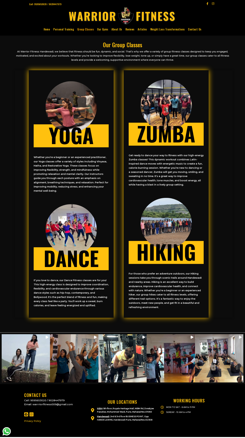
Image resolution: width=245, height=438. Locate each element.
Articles (142, 29)
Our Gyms (102, 29)
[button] (26, 358)
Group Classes (85, 29)
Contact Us (194, 29)
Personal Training (63, 29)
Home (47, 29)
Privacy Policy (32, 421)
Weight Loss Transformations (167, 29)
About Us (117, 29)
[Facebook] (26, 414)
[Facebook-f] (207, 3)
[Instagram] (213, 3)
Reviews (130, 29)
